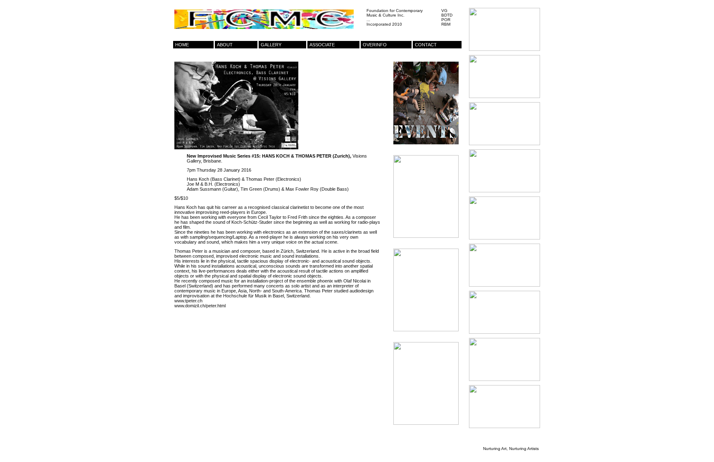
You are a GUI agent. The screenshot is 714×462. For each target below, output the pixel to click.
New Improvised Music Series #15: (224, 155)
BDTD (446, 15)
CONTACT (426, 44)
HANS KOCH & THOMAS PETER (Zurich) (306, 155)
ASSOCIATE (322, 44)
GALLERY (271, 44)
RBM (445, 24)
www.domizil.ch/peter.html (200, 305)
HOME (182, 44)
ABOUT (225, 44)
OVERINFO (375, 44)
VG (444, 10)
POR (445, 19)
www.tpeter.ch (188, 300)
